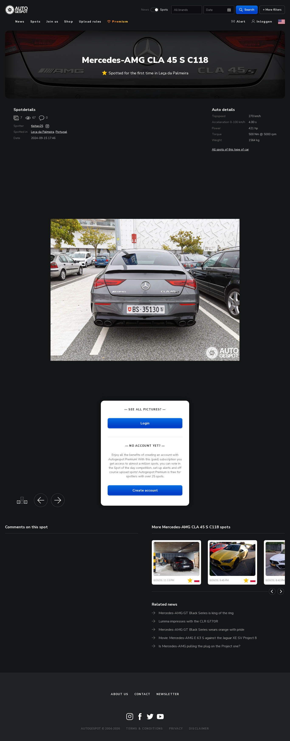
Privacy (176, 729)
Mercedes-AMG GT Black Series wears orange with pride (201, 629)
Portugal (61, 132)
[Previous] (272, 591)
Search (249, 10)
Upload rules (90, 22)
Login (145, 423)
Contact (142, 694)
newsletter (167, 694)
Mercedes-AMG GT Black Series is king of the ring (196, 613)
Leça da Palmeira (42, 132)
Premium (119, 22)
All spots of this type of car (230, 149)
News (145, 9)
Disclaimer (199, 729)
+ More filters (272, 10)
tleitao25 (37, 126)
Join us (52, 22)
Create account (145, 490)
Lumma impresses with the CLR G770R (188, 621)
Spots (164, 9)
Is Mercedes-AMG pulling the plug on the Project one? (199, 646)
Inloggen (264, 22)
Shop (68, 22)
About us (119, 694)
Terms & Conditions (144, 729)
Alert (241, 22)
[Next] (280, 591)
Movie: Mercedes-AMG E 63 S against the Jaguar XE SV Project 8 (208, 638)
